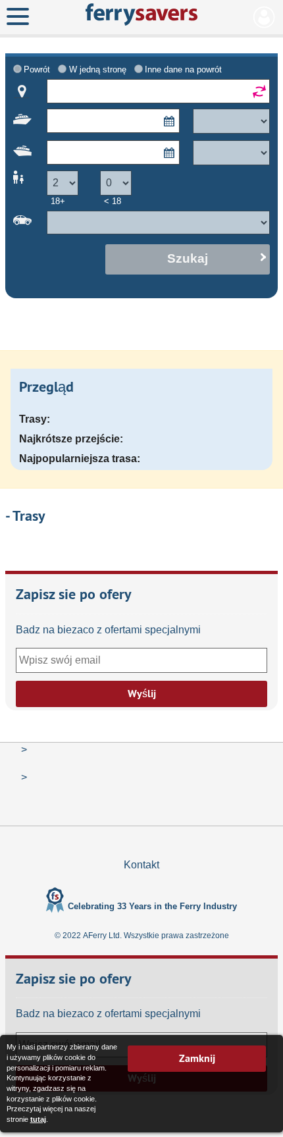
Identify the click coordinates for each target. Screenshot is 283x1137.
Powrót (37, 69)
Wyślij (142, 694)
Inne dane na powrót (183, 69)
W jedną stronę (97, 69)
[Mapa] (22, 91)
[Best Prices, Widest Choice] (141, 14)
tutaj (38, 1119)
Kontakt (141, 864)
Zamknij (197, 1058)
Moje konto (264, 17)
